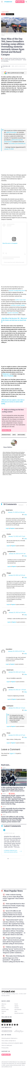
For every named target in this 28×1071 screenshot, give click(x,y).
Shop (16, 1011)
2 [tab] (9, 858)
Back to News (5, 11)
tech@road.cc (12, 1040)
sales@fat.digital (18, 1043)
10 (3, 67)
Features (4, 1011)
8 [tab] (17, 858)
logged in (12, 753)
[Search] (26, 2)
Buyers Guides (5, 1009)
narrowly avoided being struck (17, 290)
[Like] (23, 514)
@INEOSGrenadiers (11, 132)
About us (4, 1004)
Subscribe (20, 2)
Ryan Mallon (8, 447)
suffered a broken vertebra (18, 305)
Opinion (16, 1005)
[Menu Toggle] (2, 1)
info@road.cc (6, 374)
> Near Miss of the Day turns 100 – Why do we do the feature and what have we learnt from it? (14, 320)
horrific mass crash (20, 300)
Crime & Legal (10, 14)
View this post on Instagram (9, 243)
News (3, 1005)
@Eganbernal (7, 141)
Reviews (4, 1007)
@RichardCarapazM (17, 140)
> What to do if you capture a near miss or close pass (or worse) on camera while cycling (12, 401)
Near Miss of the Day (6, 434)
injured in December (12, 313)
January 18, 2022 (9, 149)
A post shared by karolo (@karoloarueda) (14, 262)
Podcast (17, 1007)
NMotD (14, 434)
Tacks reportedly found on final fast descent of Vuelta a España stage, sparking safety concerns (14, 905)
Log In (7, 528)
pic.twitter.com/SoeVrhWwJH (17, 143)
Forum (16, 1004)
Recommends (18, 1009)
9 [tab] (18, 858)
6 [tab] (14, 858)
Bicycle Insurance (19, 1013)
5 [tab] (13, 858)
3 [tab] (10, 858)
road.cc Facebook (8, 376)
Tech (3, 1013)
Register (12, 528)
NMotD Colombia (21, 434)
